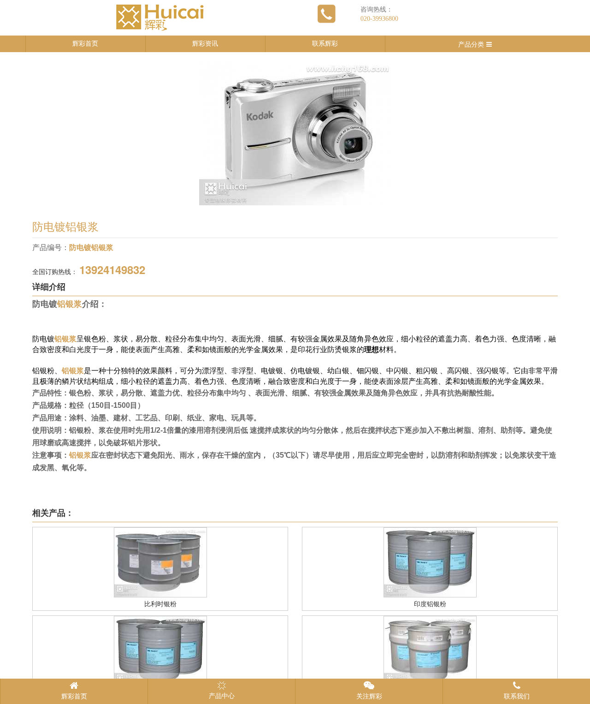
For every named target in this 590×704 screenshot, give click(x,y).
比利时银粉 (160, 604)
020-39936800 (379, 18)
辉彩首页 (85, 43)
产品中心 (222, 695)
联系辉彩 (325, 43)
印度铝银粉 (430, 604)
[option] (295, 133)
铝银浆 (69, 304)
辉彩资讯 (205, 43)
